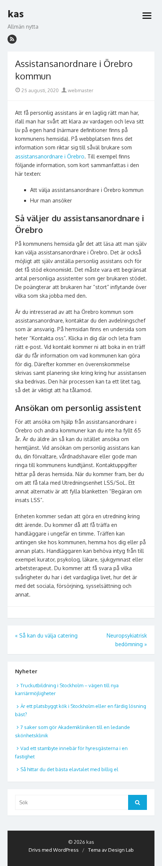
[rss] (12, 39)
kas (16, 14)
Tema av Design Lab (111, 850)
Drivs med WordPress (54, 850)
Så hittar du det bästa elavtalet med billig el (69, 769)
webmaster (80, 90)
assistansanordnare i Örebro (49, 156)
